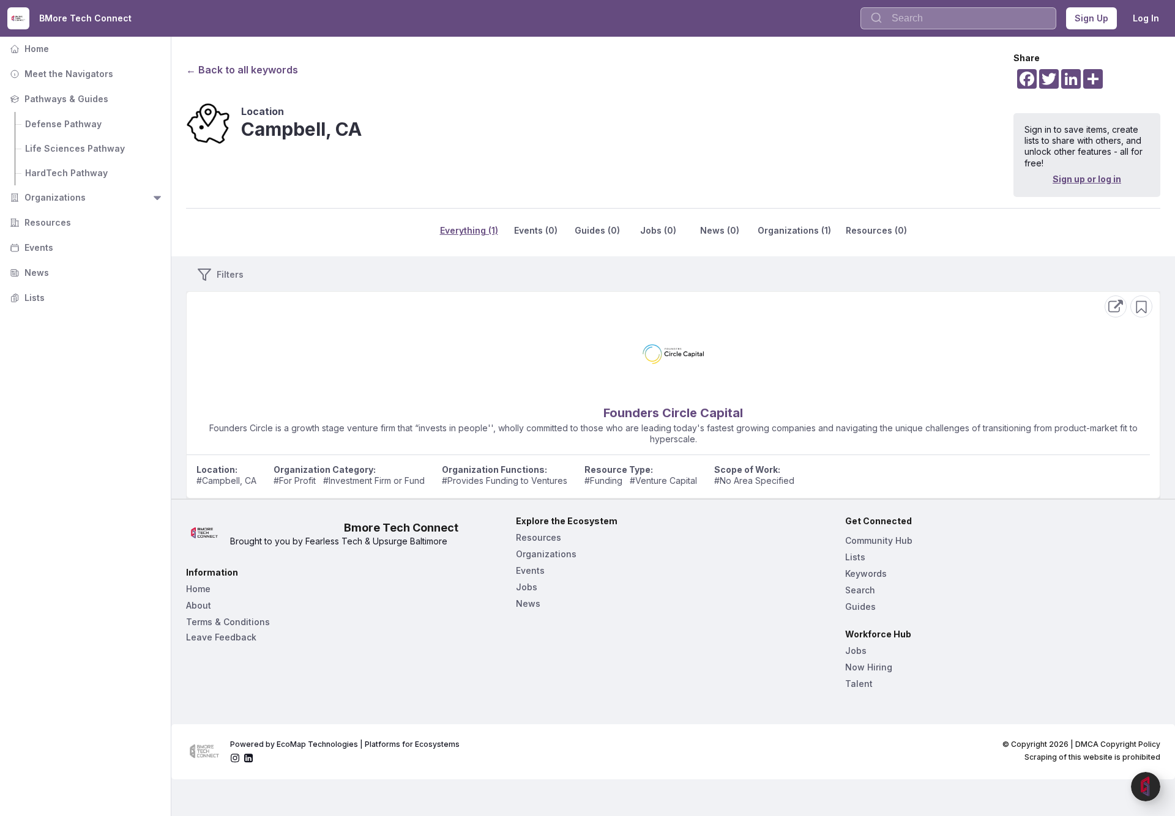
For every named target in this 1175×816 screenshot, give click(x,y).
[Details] (1116, 306)
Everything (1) (469, 230)
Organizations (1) (794, 230)
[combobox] (958, 18)
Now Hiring (868, 667)
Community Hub (878, 540)
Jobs (526, 587)
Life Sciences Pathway (75, 148)
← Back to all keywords (242, 70)
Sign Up (1091, 18)
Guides (860, 606)
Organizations (46, 197)
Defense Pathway (63, 124)
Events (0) (536, 230)
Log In (1146, 18)
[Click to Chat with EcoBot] (1145, 786)
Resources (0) (876, 230)
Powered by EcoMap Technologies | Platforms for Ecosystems (345, 744)
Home (28, 48)
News (28, 272)
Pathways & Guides (57, 99)
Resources (39, 222)
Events (30, 247)
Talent (859, 683)
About (198, 605)
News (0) (719, 230)
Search (860, 590)
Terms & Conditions (228, 622)
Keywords (866, 573)
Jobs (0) (658, 230)
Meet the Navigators (60, 74)
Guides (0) (597, 230)
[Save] (1141, 306)
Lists (26, 297)
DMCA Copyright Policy (1117, 744)
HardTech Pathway (66, 173)
